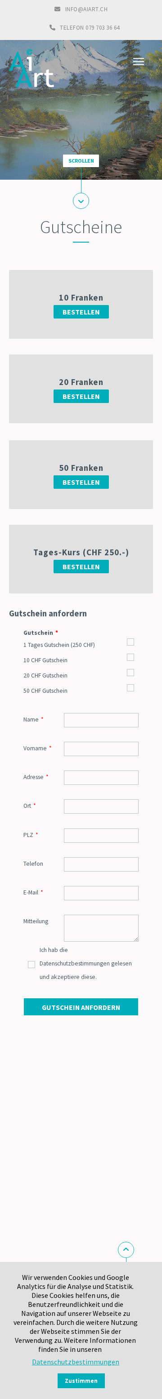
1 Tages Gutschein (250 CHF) (59, 645)
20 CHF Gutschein (45, 675)
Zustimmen (81, 1381)
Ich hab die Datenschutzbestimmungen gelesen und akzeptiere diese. (86, 963)
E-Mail (33, 892)
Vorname (37, 748)
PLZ (30, 835)
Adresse (36, 777)
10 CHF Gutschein (45, 660)
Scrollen (81, 160)
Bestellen (81, 311)
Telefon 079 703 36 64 (90, 27)
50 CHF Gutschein (45, 691)
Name (33, 719)
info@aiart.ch (86, 9)
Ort (29, 805)
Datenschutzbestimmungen (75, 1361)
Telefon (33, 864)
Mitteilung (35, 921)
